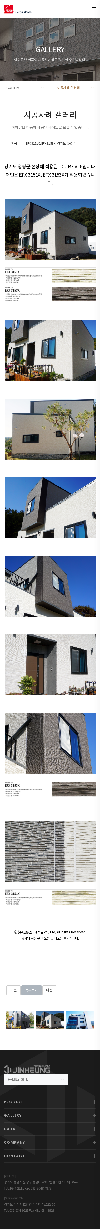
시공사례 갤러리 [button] (68, 88)
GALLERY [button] (13, 87)
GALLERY (13, 1115)
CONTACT (14, 1155)
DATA (10, 1128)
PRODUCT (14, 1101)
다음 (49, 990)
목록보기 (31, 990)
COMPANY (14, 1142)
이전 (13, 990)
